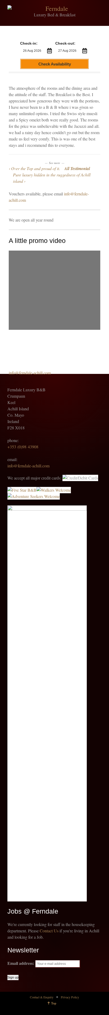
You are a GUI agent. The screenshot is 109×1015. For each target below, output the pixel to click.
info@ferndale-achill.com (30, 372)
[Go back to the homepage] (54, 8)
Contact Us (49, 930)
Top (53, 1003)
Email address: (21, 963)
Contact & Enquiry (41, 997)
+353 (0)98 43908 (22, 446)
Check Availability (54, 64)
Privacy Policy (70, 997)
